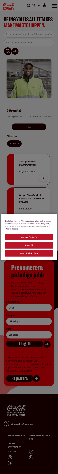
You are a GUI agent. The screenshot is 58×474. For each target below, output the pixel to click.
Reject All (29, 245)
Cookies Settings (29, 237)
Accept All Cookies (29, 253)
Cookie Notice (11, 229)
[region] (28, 237)
